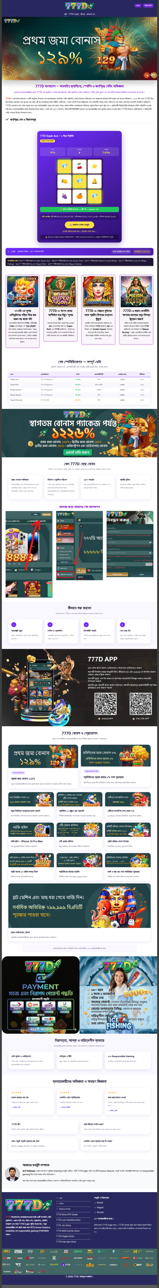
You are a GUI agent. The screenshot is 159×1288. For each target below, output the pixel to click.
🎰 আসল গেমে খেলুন (79, 224)
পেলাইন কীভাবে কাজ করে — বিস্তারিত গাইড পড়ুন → (79, 231)
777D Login (74, 14)
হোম (65, 14)
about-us (91, 14)
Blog (83, 14)
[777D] (79, 5)
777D (8, 98)
